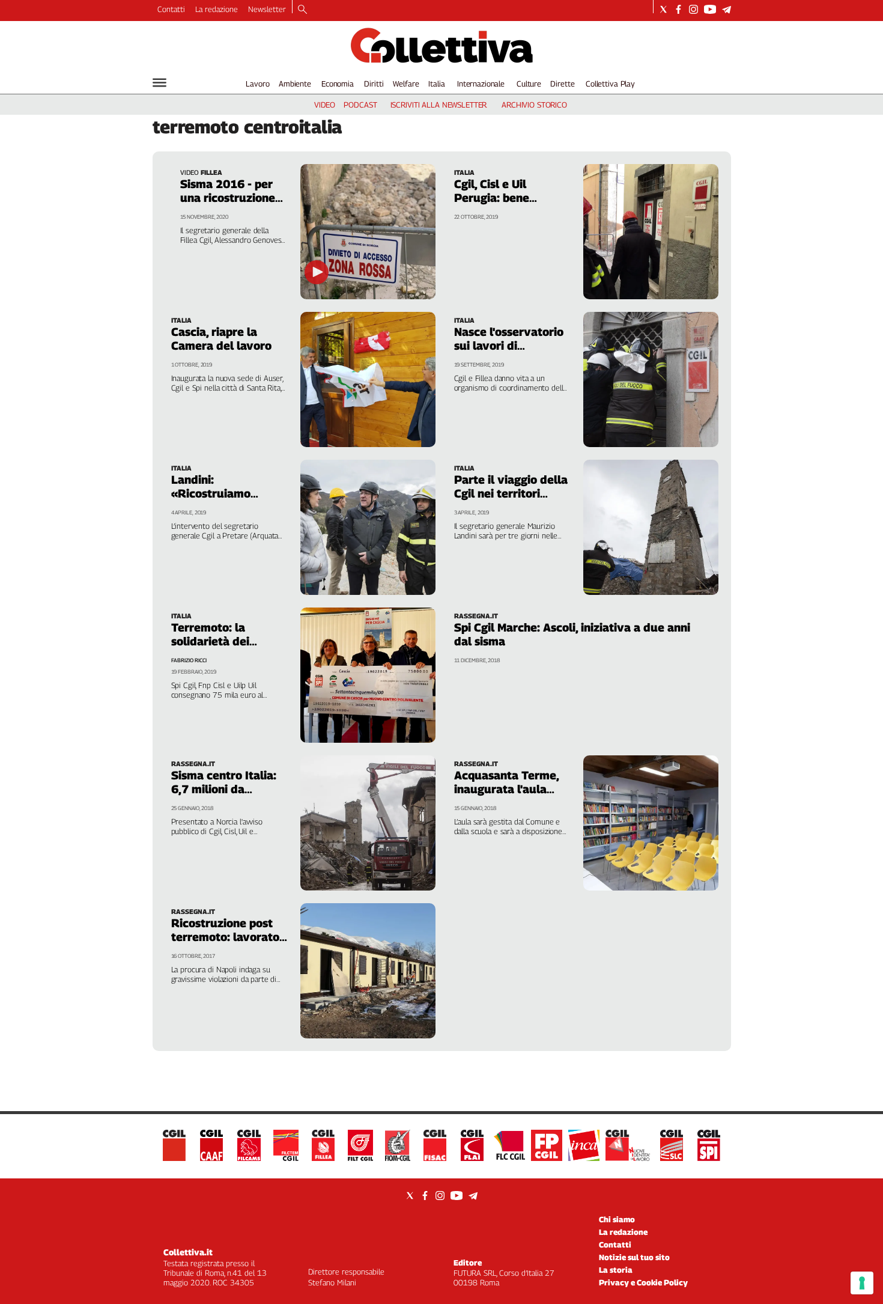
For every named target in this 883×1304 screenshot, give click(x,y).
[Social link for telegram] (726, 9)
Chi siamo (617, 1219)
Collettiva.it (188, 1252)
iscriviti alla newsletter (438, 104)
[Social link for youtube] (710, 9)
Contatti (171, 9)
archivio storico (534, 104)
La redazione (216, 9)
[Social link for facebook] (678, 9)
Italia (436, 83)
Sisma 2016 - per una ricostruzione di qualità (227, 197)
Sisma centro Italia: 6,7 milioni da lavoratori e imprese (226, 789)
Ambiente (295, 83)
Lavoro (257, 83)
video (324, 104)
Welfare (406, 83)
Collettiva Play (610, 83)
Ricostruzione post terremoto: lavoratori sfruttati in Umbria (229, 936)
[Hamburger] (159, 83)
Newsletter (267, 9)
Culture (529, 83)
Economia (337, 83)
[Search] (302, 10)
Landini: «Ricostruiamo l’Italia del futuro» (221, 493)
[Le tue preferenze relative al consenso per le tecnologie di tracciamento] (862, 1283)
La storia (616, 1270)
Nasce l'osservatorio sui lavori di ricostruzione (508, 345)
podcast (360, 104)
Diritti (373, 83)
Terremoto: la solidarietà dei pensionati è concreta (210, 648)
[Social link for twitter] (663, 9)
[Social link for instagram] (693, 9)
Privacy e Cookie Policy (643, 1282)
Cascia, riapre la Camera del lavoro (221, 338)
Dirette (562, 83)
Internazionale (481, 83)
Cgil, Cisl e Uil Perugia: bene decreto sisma (492, 197)
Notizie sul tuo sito (634, 1257)
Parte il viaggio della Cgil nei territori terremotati (511, 493)
